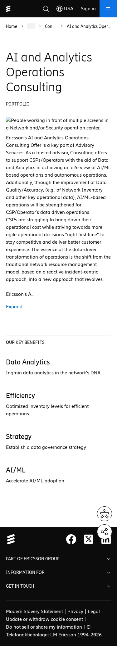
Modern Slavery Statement (34, 611)
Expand (14, 306)
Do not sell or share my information (44, 627)
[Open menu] (108, 8)
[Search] (46, 8)
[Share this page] (104, 531)
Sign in (88, 8)
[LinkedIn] (106, 539)
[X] (89, 539)
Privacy (75, 611)
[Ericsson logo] (8, 8)
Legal (94, 611)
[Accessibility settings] (104, 513)
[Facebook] (71, 539)
